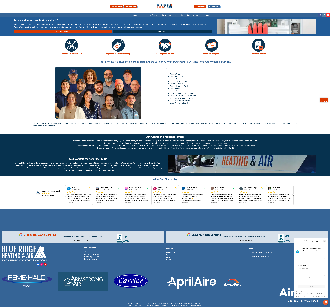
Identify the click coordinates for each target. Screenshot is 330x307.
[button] (293, 195)
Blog (168, 257)
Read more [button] (70, 202)
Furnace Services (90, 259)
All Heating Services (91, 252)
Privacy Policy (173, 305)
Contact (205, 15)
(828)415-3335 (131, 6)
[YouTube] (328, 15)
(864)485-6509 (116, 6)
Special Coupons (172, 255)
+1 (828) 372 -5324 (245, 240)
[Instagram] (324, 15)
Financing (169, 259)
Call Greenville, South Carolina (262, 252)
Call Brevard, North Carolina (261, 256)
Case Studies (170, 252)
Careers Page (200, 6)
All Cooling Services (91, 254)
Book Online (214, 6)
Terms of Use (184, 305)
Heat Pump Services (91, 257)
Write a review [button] (48, 199)
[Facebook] (320, 15)
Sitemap (164, 305)
